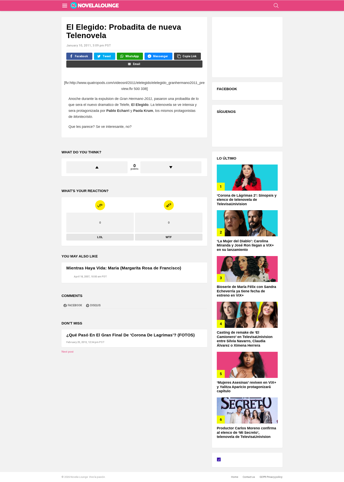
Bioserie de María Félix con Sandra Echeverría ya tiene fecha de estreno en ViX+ (246, 291)
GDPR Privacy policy (271, 476)
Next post (67, 351)
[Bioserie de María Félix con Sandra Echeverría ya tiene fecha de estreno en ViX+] (247, 269)
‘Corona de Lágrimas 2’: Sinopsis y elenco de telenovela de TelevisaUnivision (247, 199)
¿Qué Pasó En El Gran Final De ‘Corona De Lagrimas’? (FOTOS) (130, 335)
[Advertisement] (247, 47)
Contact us (249, 476)
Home (234, 476)
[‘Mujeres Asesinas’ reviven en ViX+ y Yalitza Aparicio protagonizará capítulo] (247, 365)
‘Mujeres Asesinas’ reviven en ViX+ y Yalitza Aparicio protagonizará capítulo (246, 386)
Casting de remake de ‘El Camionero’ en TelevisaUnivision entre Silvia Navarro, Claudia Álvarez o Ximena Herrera (245, 338)
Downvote (171, 167)
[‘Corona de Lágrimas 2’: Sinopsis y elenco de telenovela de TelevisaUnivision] (247, 178)
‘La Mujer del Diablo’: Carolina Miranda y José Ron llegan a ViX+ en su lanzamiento (245, 245)
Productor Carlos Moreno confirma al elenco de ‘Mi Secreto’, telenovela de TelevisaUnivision (246, 432)
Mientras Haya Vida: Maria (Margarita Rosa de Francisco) (123, 268)
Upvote (97, 167)
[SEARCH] (276, 6)
